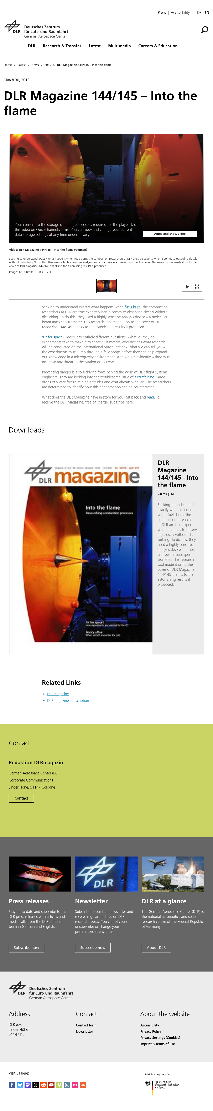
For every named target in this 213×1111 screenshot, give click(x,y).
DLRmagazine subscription (68, 700)
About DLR (156, 947)
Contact (21, 798)
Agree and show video (170, 234)
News (35, 64)
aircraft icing (144, 377)
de (199, 12)
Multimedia (119, 45)
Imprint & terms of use (157, 1044)
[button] (106, 206)
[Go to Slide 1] (106, 286)
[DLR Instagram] (67, 1086)
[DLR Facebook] (12, 1086)
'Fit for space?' (53, 337)
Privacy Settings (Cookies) (160, 1037)
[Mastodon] (28, 1086)
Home (8, 64)
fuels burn (133, 307)
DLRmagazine (58, 694)
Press (162, 12)
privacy (83, 234)
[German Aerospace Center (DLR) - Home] (38, 28)
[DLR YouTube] (51, 1086)
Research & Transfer (62, 45)
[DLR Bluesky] (20, 1086)
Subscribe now (26, 947)
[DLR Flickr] (75, 1086)
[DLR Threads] (35, 1086)
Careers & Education (158, 45)
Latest (95, 45)
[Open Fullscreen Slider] (197, 287)
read (150, 397)
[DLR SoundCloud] (83, 1086)
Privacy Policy (150, 1031)
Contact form (86, 1025)
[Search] (205, 29)
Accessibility (180, 12)
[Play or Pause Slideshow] (187, 287)
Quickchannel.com (51, 229)
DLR (31, 45)
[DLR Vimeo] (59, 1086)
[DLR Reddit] (43, 1086)
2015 (48, 64)
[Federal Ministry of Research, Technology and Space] (166, 1099)
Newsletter (84, 1031)
